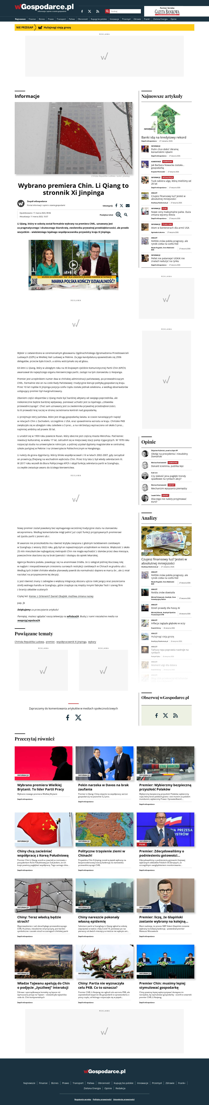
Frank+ (147, 19)
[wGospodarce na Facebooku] (82, 11)
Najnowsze (20, 19)
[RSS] (98, 11)
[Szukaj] (107, 11)
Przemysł (126, 19)
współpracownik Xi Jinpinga (71, 641)
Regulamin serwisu (82, 1099)
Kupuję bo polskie (99, 19)
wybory (92, 641)
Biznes (42, 19)
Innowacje (114, 19)
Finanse (32, 19)
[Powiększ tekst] (118, 215)
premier (50, 641)
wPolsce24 (73, 616)
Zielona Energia (160, 19)
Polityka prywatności (102, 1099)
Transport (61, 19)
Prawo (51, 19)
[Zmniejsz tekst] (126, 215)
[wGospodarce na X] (89, 11)
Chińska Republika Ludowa (29, 641)
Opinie (174, 19)
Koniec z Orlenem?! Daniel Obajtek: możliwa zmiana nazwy (61, 596)
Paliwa (72, 19)
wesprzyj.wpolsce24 (28, 620)
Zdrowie (137, 19)
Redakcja (120, 1088)
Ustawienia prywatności (124, 1099)
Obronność (83, 19)
